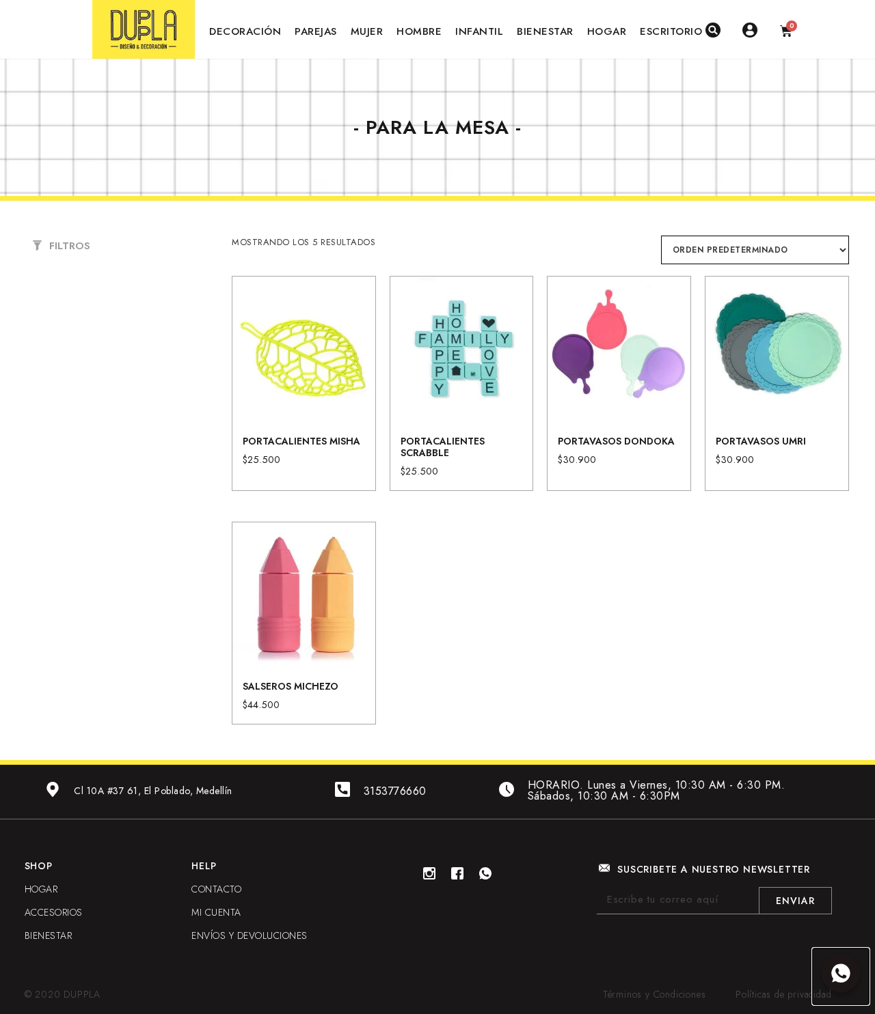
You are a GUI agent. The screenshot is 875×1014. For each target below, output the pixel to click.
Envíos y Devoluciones (249, 935)
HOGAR (41, 889)
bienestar (48, 935)
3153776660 (395, 791)
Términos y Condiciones (654, 994)
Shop (39, 866)
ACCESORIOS (54, 912)
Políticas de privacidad (783, 994)
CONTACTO (216, 889)
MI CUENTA (216, 912)
